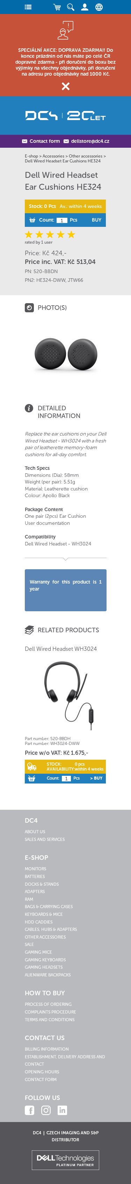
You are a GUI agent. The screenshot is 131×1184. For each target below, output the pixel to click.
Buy (96, 220)
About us (35, 831)
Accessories (53, 156)
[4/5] (60, 234)
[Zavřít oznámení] (65, 86)
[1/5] (30, 234)
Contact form (45, 141)
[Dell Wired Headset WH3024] (65, 697)
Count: (46, 220)
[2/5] (40, 234)
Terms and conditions (49, 1019)
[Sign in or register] (85, 7)
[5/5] (70, 234)
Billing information (47, 1049)
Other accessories (85, 156)
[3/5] (50, 234)
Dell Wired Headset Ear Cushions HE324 (63, 161)
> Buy (96, 778)
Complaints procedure (50, 1012)
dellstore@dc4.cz (90, 141)
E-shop (31, 156)
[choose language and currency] (97, 7)
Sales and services (45, 839)
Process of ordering (48, 1004)
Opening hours (42, 1072)
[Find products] (71, 7)
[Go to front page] (66, 115)
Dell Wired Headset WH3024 (61, 649)
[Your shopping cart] (57, 7)
